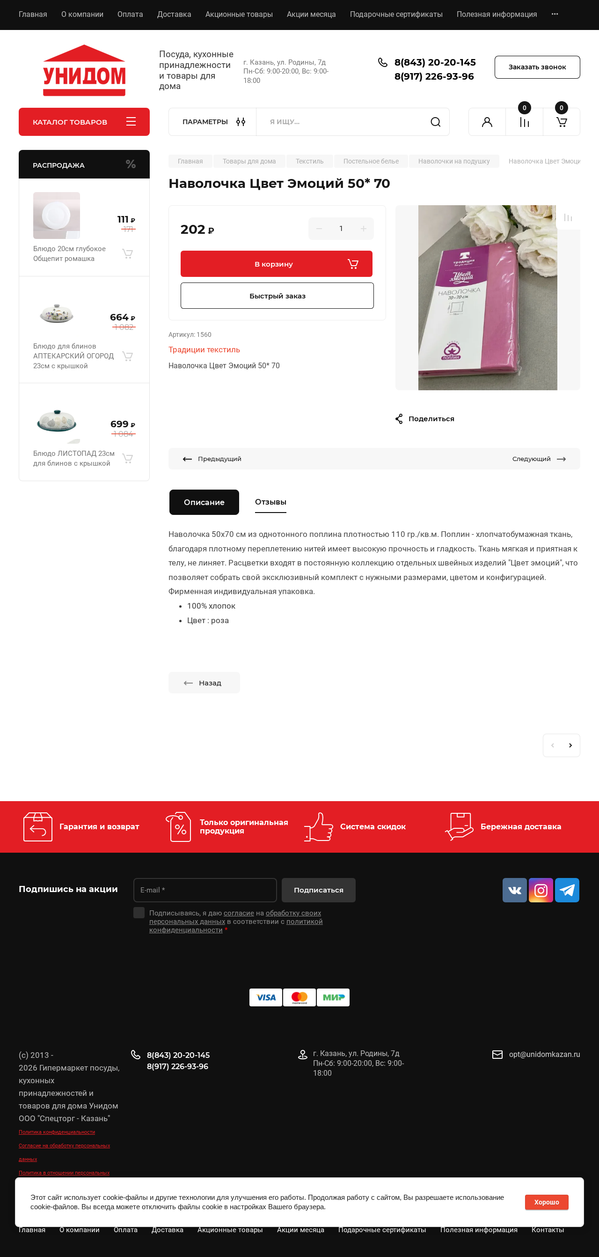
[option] (487, 297)
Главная (33, 14)
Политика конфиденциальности (57, 1132)
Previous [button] (552, 745)
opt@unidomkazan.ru (544, 1054)
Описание (204, 502)
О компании (82, 14)
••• (554, 14)
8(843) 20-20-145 (435, 62)
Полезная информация (497, 14)
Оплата (130, 14)
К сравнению (568, 217)
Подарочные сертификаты (396, 14)
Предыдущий (219, 458)
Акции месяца (311, 14)
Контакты (548, 1230)
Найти (436, 122)
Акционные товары (239, 14)
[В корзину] (127, 254)
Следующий (531, 458)
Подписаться (318, 889)
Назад (210, 682)
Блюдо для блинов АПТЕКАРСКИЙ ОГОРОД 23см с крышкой (73, 356)
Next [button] (571, 745)
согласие (239, 913)
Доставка (174, 14)
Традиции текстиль (204, 349)
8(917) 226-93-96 (434, 76)
